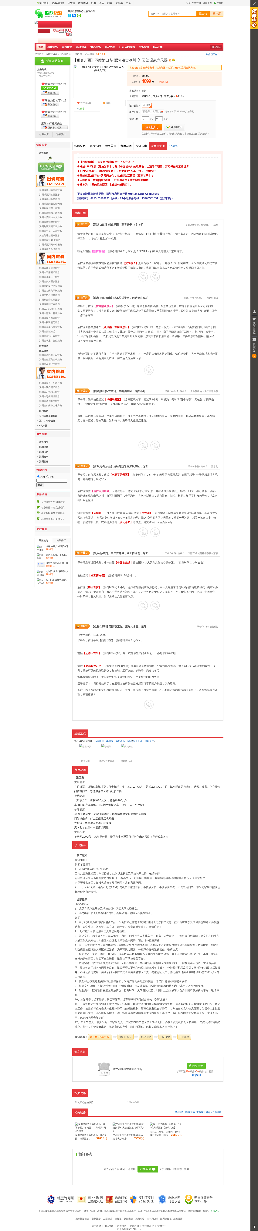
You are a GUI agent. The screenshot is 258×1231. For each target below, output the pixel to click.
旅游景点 (128, 1218)
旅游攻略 (139, 1218)
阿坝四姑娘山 (127, 761)
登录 (188, 3)
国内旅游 (67, 46)
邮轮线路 (110, 46)
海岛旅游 (95, 46)
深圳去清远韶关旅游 (49, 401)
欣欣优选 (177, 1218)
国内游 (78, 54)
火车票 (119, 3)
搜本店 (217, 13)
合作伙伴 (121, 1226)
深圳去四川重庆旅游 (185, 1112)
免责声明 (134, 1226)
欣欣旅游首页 (82, 1218)
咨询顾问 (174, 127)
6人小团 (158, 46)
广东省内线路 (127, 46)
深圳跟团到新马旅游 (49, 199)
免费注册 (196, 3)
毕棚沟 (123, 391)
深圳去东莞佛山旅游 (49, 392)
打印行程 (173, 145)
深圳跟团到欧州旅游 (49, 222)
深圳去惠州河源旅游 (49, 396)
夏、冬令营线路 (47, 420)
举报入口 (215, 1210)
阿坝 (85, 331)
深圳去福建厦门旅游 (49, 322)
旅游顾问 (83, 3)
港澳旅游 (81, 46)
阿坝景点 (137, 741)
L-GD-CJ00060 (65, 1201)
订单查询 (207, 3)
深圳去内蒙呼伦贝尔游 (50, 286)
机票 (93, 3)
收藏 (108, 103)
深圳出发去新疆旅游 (49, 318)
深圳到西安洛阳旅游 (49, 299)
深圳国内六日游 (209, 1112)
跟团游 (146, 105)
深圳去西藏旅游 (47, 331)
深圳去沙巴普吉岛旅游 (50, 355)
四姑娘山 (211, 298)
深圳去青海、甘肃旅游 (50, 313)
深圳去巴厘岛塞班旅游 (50, 359)
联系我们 (61, 134)
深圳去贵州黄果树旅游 (50, 290)
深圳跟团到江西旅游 (49, 304)
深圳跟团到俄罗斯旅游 (50, 212)
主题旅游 (107, 1218)
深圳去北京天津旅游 (49, 268)
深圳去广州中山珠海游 (50, 405)
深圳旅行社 (66, 54)
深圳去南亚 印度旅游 (49, 240)
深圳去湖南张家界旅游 (50, 327)
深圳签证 (43, 461)
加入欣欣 (109, 1226)
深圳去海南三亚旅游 (49, 277)
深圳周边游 (152, 1218)
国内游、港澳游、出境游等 (51, 127)
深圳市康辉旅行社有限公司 (81, 11)
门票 (109, 3)
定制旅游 (96, 1218)
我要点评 (197, 1065)
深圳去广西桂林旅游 (49, 295)
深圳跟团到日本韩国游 (50, 244)
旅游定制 (144, 46)
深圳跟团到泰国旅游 (49, 194)
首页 (41, 46)
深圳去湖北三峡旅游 (49, 336)
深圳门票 (43, 451)
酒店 (101, 3)
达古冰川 (99, 741)
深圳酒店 (43, 446)
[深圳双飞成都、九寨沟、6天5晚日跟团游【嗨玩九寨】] (166, 1127)
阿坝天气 (149, 741)
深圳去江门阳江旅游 (49, 387)
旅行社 (118, 1218)
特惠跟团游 (58, 3)
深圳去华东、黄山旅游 (50, 340)
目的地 (71, 3)
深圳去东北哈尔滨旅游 (50, 308)
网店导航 (216, 47)
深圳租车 (43, 456)
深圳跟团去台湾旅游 (49, 249)
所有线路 (43, 152)
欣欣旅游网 (51, 54)
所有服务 (43, 442)
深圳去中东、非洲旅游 (50, 231)
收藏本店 (44, 134)
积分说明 (196, 1075)
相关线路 (80, 1112)
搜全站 (203, 13)
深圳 (144, 90)
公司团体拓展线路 (48, 415)
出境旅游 (52, 46)
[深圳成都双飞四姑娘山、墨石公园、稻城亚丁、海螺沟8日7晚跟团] (91, 1131)
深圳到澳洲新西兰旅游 (50, 226)
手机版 (220, 3)
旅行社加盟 (148, 1226)
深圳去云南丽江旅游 (49, 272)
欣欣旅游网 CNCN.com (129, 1229)
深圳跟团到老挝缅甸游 (50, 203)
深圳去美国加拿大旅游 (50, 217)
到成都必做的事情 (84, 1102)
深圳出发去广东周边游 (50, 382)
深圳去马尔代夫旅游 (49, 364)
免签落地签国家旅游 (49, 235)
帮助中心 (161, 1226)
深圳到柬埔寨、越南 (49, 208)
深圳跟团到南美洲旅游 (50, 190)
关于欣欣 (96, 1226)
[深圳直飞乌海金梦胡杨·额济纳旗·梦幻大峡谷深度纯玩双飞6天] (128, 1131)
